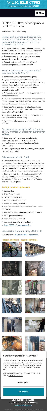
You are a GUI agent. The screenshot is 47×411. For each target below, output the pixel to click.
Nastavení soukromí (37, 409)
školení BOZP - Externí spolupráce (17, 225)
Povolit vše (23, 392)
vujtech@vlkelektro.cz (23, 405)
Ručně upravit (24, 383)
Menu (41, 13)
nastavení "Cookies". (16, 375)
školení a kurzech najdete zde (26, 235)
